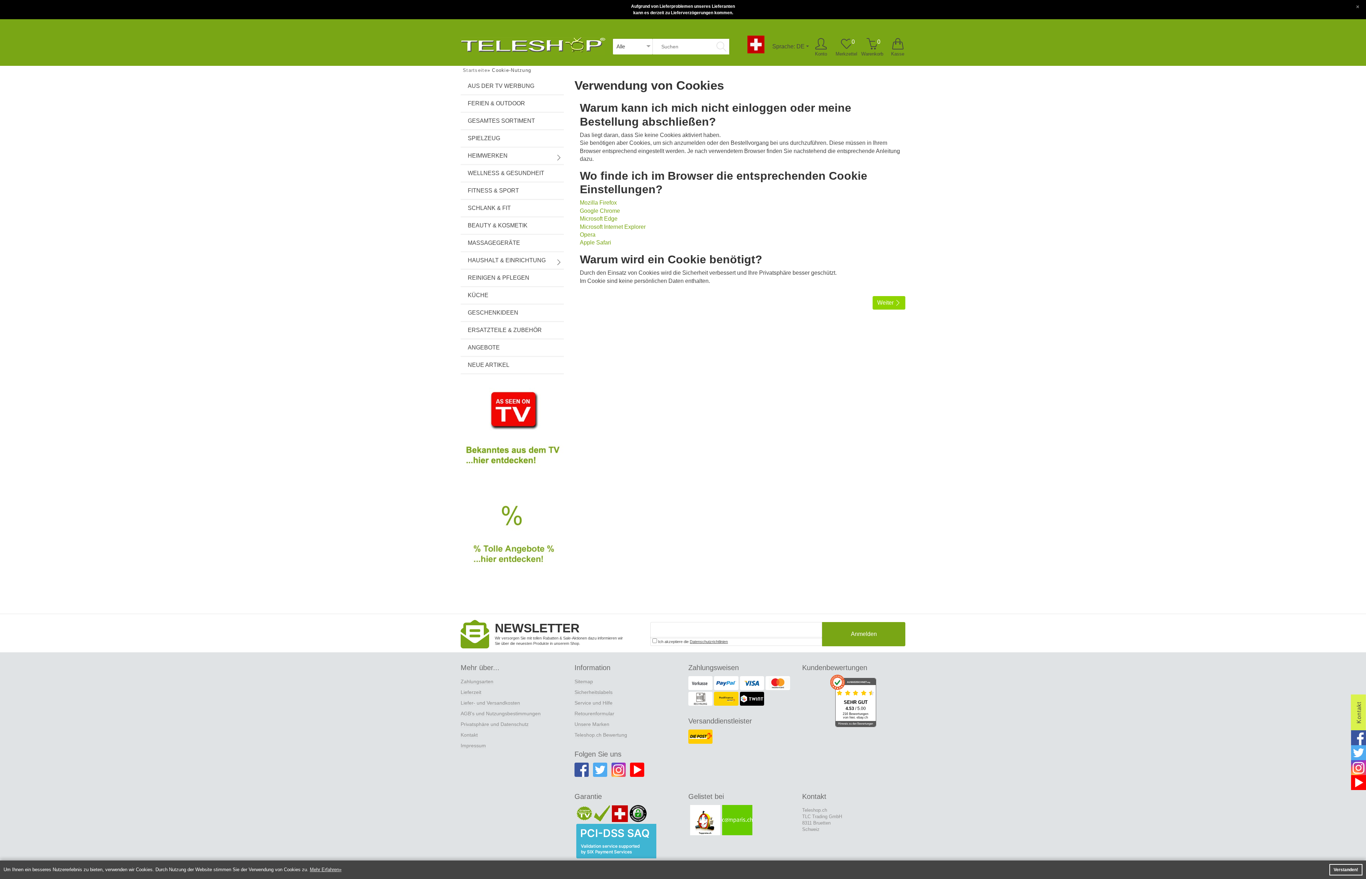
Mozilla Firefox (598, 203)
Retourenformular (594, 713)
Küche (478, 295)
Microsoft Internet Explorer (613, 227)
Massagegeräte (494, 243)
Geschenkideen (493, 313)
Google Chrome (600, 211)
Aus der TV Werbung (501, 86)
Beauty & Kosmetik (498, 225)
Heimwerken (488, 156)
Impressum (473, 745)
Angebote (484, 347)
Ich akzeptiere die (692, 641)
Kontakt (469, 735)
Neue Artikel (488, 365)
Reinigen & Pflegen (498, 278)
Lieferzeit (471, 692)
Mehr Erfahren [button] (324, 869)
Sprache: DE (788, 46)
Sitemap (584, 681)
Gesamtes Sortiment (501, 121)
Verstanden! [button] (1346, 869)
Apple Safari (595, 243)
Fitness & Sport (493, 191)
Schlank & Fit (489, 208)
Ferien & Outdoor (496, 103)
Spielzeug (484, 138)
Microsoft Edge (599, 219)
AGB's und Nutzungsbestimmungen (501, 713)
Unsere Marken (592, 724)
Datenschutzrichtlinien (709, 641)
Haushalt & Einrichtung (507, 260)
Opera (587, 235)
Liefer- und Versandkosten (490, 703)
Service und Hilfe (594, 703)
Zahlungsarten (477, 681)
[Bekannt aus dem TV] (512, 433)
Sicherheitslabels (594, 692)
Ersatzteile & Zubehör (505, 330)
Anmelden (864, 634)
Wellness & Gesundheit (506, 173)
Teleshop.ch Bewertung (601, 735)
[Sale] (512, 542)
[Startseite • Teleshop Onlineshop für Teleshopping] (533, 44)
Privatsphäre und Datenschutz (495, 724)
